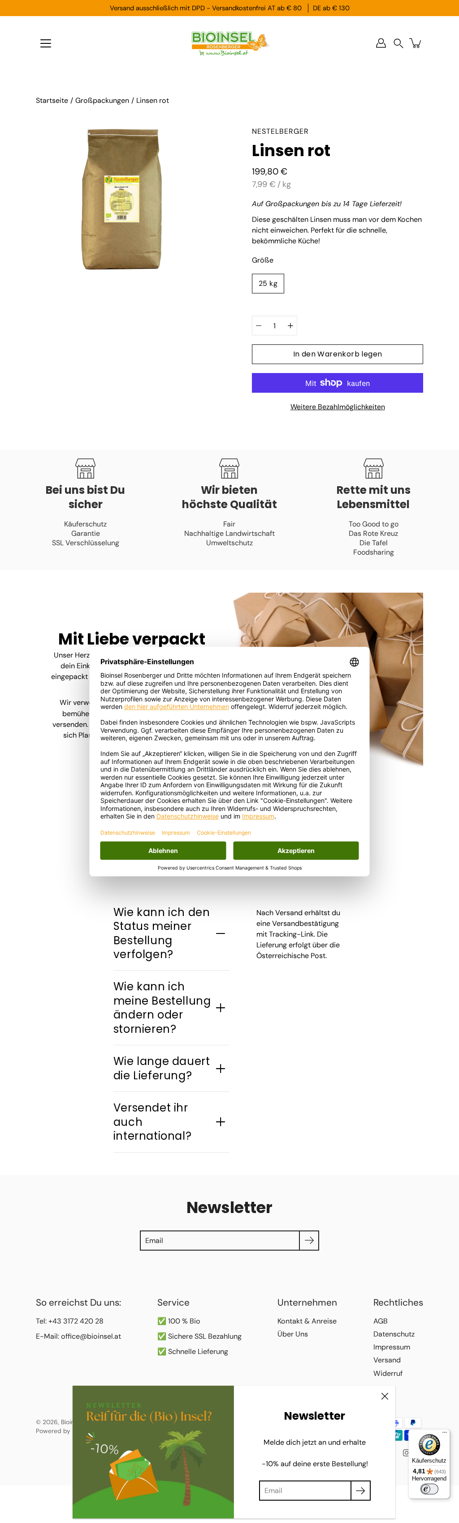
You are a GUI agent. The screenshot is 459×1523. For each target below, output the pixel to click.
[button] (398, 43)
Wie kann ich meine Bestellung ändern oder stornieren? (162, 1007)
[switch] (429, 1489)
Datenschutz (394, 1334)
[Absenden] (361, 1491)
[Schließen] (384, 1396)
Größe (262, 260)
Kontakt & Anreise (307, 1321)
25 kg (268, 283)
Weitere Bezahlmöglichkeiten (337, 407)
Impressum (391, 1347)
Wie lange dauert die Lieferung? (161, 1068)
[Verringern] (258, 325)
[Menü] (46, 43)
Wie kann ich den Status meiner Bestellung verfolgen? (161, 933)
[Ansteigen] (290, 325)
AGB (380, 1321)
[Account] (381, 43)
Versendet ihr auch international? (152, 1121)
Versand (387, 1360)
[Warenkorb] (416, 43)
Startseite (52, 100)
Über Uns (292, 1334)
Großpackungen (102, 100)
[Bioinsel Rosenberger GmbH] (229, 43)
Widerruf (388, 1373)
